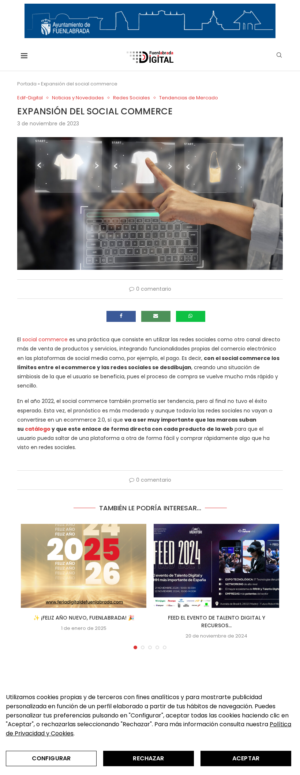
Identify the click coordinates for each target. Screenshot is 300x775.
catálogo (37, 429)
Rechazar (148, 758)
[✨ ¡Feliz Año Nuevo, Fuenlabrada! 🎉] (83, 566)
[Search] (279, 56)
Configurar (51, 758)
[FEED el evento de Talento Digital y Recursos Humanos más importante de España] (216, 566)
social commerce (45, 339)
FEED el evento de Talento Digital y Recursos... (216, 621)
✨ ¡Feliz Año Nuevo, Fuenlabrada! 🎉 (83, 617)
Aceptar (245, 758)
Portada (27, 83)
